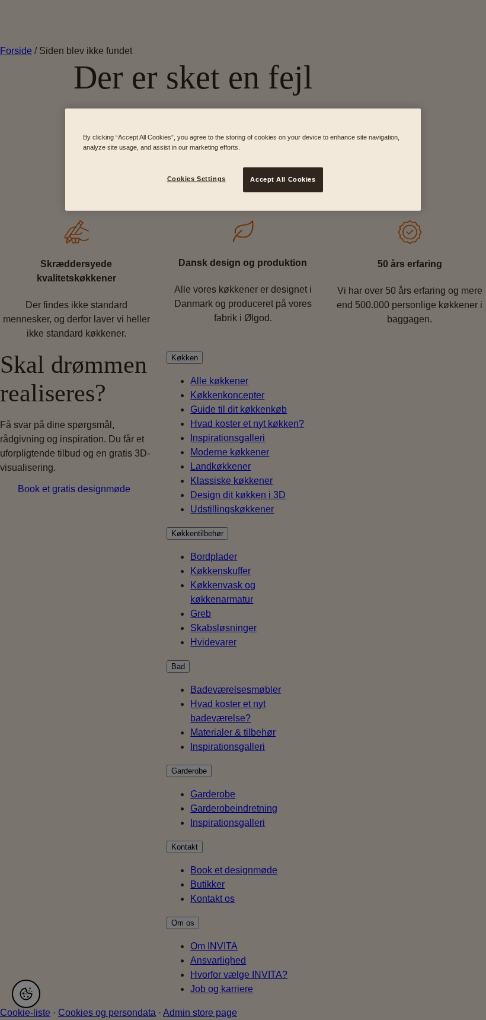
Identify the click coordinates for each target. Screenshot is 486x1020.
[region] (243, 160)
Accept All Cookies (282, 179)
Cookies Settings (196, 178)
